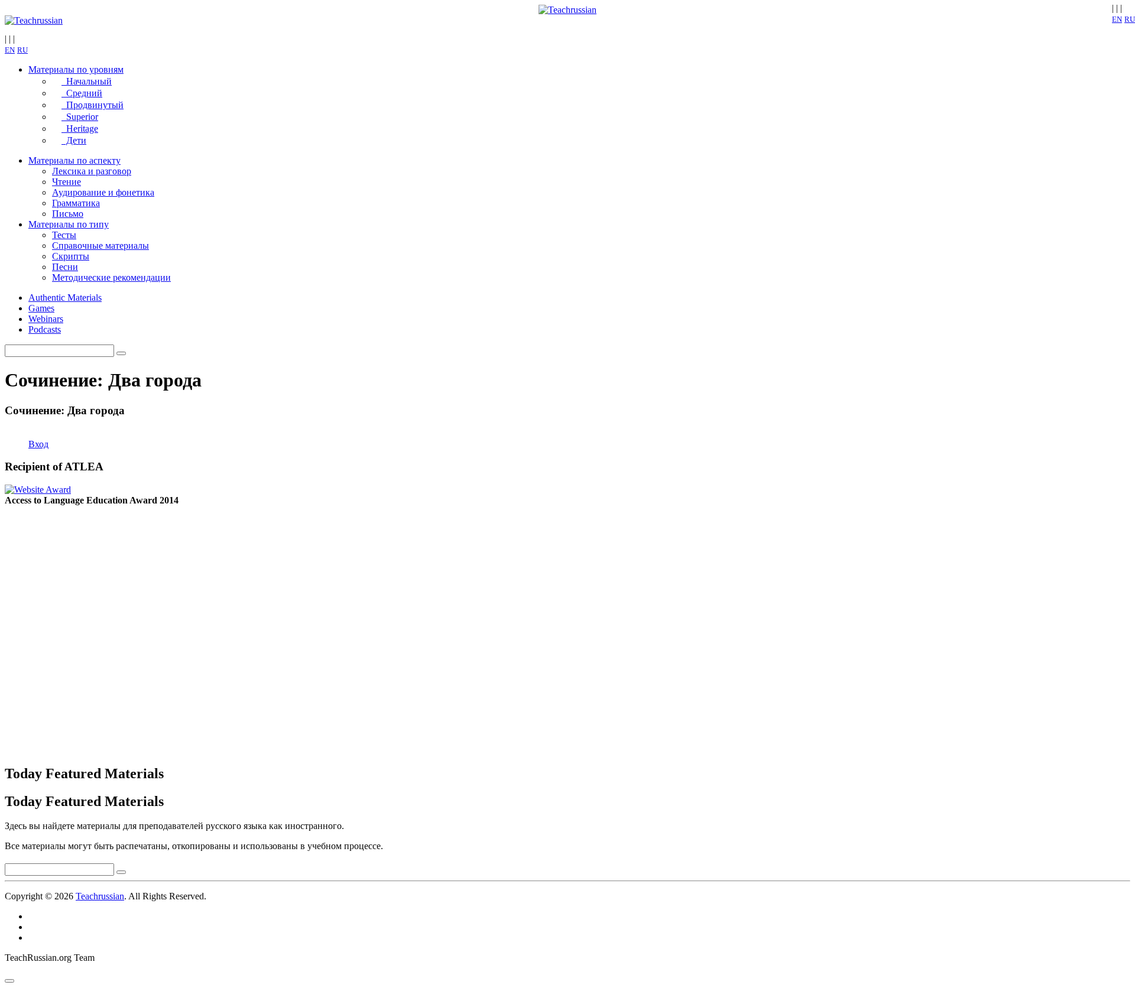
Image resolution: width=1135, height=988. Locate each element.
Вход (38, 444)
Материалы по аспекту (74, 160)
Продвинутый (92, 105)
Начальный (86, 81)
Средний (81, 93)
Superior (79, 117)
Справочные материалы (100, 245)
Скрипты (70, 256)
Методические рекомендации (111, 277)
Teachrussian (100, 896)
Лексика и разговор (91, 171)
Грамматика (76, 203)
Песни (65, 267)
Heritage (79, 129)
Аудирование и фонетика (103, 192)
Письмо (67, 214)
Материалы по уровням (76, 69)
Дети (73, 140)
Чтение (66, 182)
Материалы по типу (68, 224)
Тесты (64, 235)
